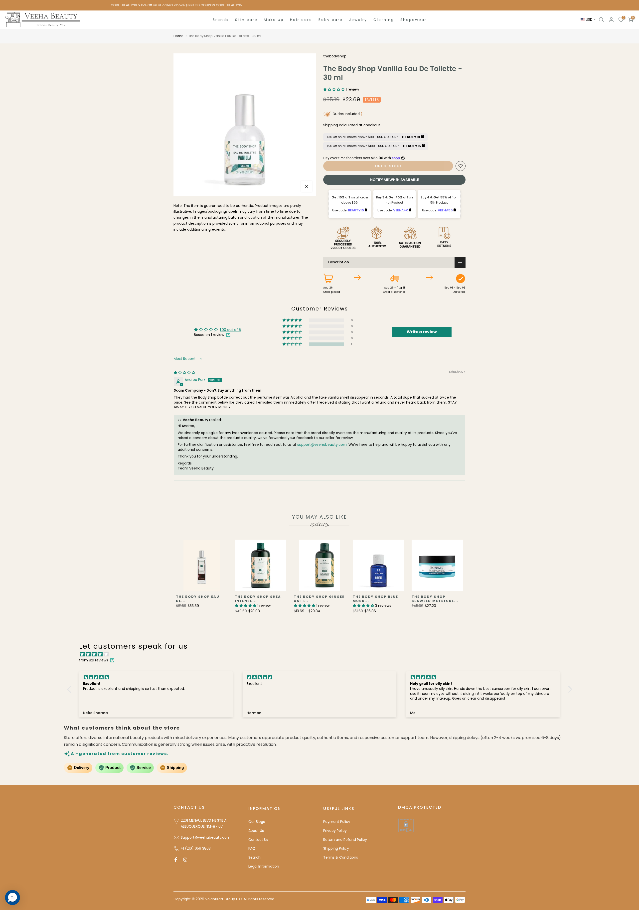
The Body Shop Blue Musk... (375, 598)
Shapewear (413, 19)
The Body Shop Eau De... (197, 598)
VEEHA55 (446, 210)
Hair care (301, 19)
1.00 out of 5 (230, 329)
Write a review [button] (422, 332)
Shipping (330, 125)
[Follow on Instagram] (185, 860)
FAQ (251, 848)
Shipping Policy (336, 848)
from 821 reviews (93, 660)
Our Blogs (256, 821)
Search (254, 857)
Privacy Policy (335, 830)
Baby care (331, 19)
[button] (334, 89)
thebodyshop (334, 56)
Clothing (383, 19)
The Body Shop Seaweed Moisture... (435, 598)
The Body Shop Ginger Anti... (319, 598)
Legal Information (263, 866)
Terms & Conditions (340, 857)
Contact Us (258, 839)
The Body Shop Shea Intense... (258, 598)
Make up (274, 19)
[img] (184, 372)
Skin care (246, 19)
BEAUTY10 (356, 210)
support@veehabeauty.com (322, 444)
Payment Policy (336, 821)
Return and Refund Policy (345, 839)
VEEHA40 (401, 210)
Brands (221, 19)
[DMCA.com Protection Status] (406, 825)
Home (178, 35)
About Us (256, 830)
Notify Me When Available (394, 179)
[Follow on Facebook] (175, 860)
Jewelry (358, 19)
